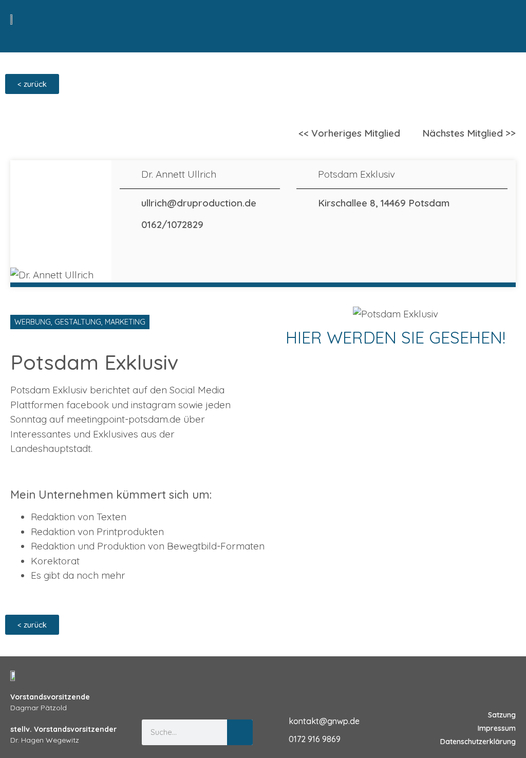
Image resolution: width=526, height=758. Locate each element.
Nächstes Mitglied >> (469, 133)
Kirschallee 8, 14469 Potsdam (383, 203)
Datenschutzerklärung (478, 741)
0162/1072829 (172, 224)
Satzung (502, 714)
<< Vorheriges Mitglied (349, 133)
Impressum (497, 728)
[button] (506, 21)
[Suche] (240, 732)
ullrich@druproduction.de (198, 203)
